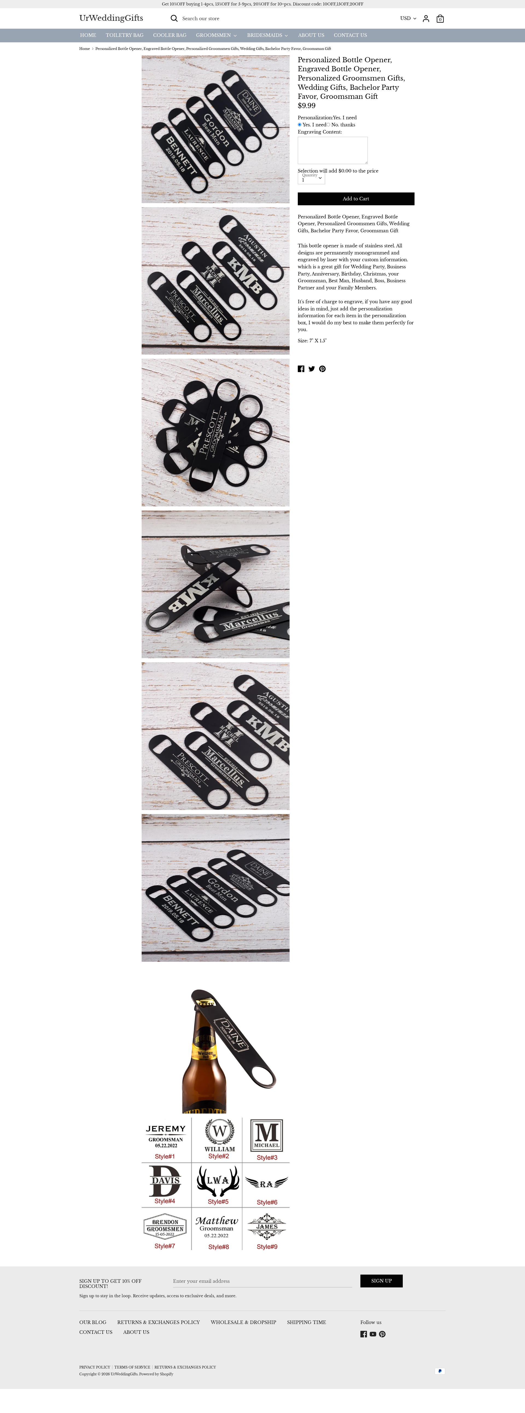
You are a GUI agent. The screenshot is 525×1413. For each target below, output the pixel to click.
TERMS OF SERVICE (132, 1367)
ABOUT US (311, 35)
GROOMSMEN (214, 35)
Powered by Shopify (156, 1374)
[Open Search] (174, 18)
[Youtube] (373, 1334)
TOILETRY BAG (125, 35)
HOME (88, 35)
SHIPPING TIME (306, 1322)
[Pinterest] (383, 1334)
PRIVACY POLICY (94, 1367)
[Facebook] (364, 1334)
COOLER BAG (169, 35)
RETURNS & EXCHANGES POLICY (158, 1322)
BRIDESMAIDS (265, 35)
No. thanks (343, 124)
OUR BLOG (92, 1322)
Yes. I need (314, 124)
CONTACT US (350, 35)
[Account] (426, 16)
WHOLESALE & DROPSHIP (243, 1322)
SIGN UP (381, 1281)
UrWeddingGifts (111, 18)
